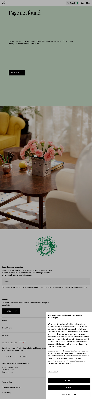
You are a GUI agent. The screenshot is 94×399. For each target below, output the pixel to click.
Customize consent (69, 394)
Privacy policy (53, 372)
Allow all (69, 381)
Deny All (69, 388)
